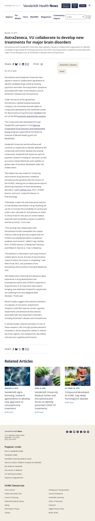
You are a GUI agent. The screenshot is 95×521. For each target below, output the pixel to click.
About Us (75, 6)
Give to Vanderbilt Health (14, 451)
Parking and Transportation (59, 490)
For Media (18, 17)
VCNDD (38, 113)
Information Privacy (12, 509)
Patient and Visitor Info (13, 494)
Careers (7, 513)
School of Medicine (56, 494)
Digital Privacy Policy (56, 509)
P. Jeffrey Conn (24, 190)
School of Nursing (11, 497)
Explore (9, 17)
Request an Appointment (14, 478)
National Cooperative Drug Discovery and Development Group (25, 128)
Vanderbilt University (56, 497)
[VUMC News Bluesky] (88, 432)
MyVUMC (34, 17)
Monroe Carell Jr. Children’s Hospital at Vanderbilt (23, 462)
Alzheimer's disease (68, 65)
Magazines (46, 17)
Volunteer (52, 505)
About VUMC (53, 513)
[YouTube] (74, 432)
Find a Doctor (10, 490)
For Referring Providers (13, 474)
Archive (82, 6)
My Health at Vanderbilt (13, 466)
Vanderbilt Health (11, 455)
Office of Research (56, 501)
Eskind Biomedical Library (14, 501)
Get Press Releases (66, 6)
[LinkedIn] (84, 432)
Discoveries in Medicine (13, 470)
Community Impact (59, 17)
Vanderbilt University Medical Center (18, 459)
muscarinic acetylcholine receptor (31, 116)
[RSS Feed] (67, 432)
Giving (7, 505)
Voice (25, 17)
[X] (81, 432)
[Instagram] (77, 432)
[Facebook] (71, 432)
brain (62, 71)
